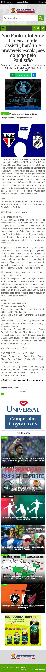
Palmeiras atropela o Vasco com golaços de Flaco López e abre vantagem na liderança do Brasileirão (23, 459)
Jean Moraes (40, 669)
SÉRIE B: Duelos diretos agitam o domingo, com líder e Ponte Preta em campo (23, 577)
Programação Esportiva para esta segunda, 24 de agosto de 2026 (23, 518)
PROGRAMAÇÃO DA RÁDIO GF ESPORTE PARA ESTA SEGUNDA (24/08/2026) (23, 489)
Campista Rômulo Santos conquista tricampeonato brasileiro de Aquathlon (23, 548)
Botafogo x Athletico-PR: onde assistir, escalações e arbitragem (23, 606)
